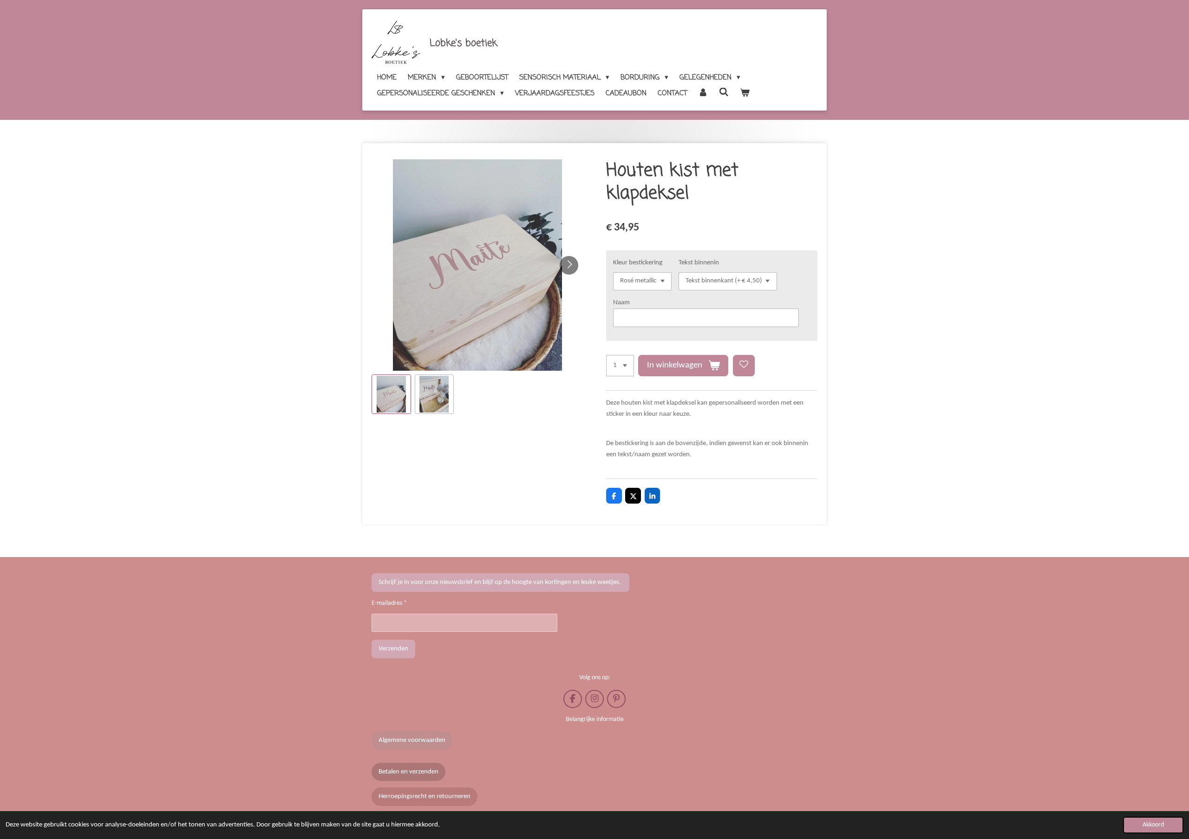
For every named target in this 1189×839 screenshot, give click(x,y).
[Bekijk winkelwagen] (744, 93)
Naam (621, 302)
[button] (391, 394)
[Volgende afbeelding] (569, 265)
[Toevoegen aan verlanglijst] (744, 366)
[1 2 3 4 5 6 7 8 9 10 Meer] (620, 366)
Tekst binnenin (699, 262)
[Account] (702, 93)
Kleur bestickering (637, 262)
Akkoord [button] (1153, 825)
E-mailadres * (389, 603)
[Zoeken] (723, 92)
